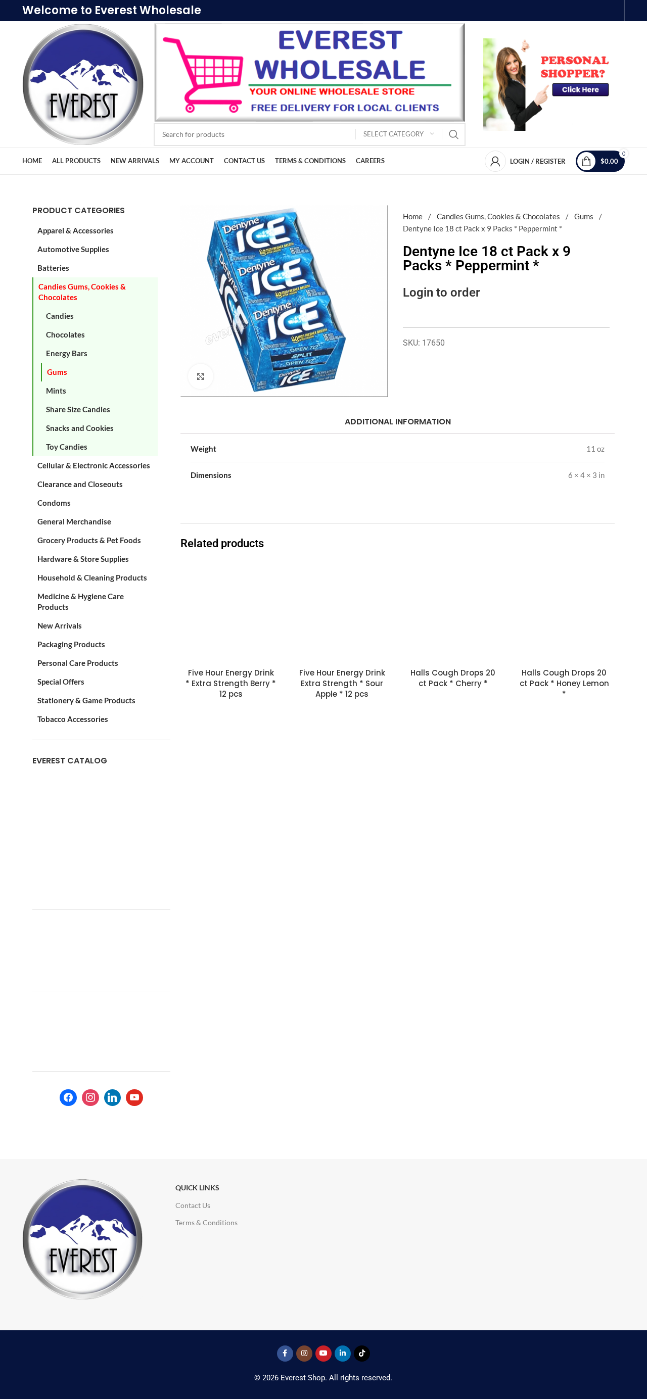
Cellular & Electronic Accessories (93, 465)
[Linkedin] (113, 1098)
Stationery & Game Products (86, 700)
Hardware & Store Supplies (83, 558)
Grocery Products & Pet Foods (89, 540)
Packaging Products (71, 644)
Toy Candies (66, 446)
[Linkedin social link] (343, 1353)
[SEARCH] (454, 134)
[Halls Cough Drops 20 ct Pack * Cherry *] (453, 612)
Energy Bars (66, 353)
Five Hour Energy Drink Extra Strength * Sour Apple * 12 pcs (342, 683)
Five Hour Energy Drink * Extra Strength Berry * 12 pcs (231, 683)
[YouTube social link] (323, 1353)
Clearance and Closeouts (80, 484)
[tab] (397, 421)
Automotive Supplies (73, 249)
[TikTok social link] (362, 1353)
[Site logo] (83, 83)
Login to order (441, 292)
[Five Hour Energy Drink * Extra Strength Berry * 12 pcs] (231, 612)
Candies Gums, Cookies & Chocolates (82, 292)
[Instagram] (90, 1098)
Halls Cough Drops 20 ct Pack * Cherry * (452, 678)
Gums (57, 371)
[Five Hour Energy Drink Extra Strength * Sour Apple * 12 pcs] (342, 612)
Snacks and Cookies (80, 427)
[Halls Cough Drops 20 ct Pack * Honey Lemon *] (564, 612)
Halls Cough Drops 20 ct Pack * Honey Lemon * (564, 683)
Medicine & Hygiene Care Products (80, 601)
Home (413, 216)
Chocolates (65, 334)
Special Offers (60, 681)
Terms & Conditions (206, 1222)
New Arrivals (59, 625)
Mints (56, 390)
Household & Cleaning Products (92, 577)
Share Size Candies (78, 409)
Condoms (54, 502)
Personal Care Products (77, 662)
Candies (60, 315)
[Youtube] (134, 1098)
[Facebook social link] (285, 1353)
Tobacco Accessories (72, 718)
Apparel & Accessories (75, 230)
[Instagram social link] (304, 1353)
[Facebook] (68, 1098)
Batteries (53, 267)
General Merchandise (74, 521)
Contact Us (192, 1205)
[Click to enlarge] (200, 376)
